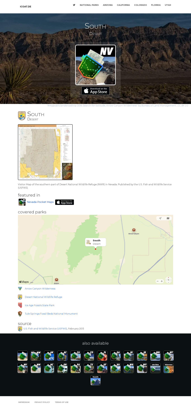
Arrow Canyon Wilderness (40, 288)
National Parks (89, 5)
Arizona (108, 5)
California (123, 5)
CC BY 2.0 (183, 105)
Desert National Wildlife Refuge (43, 297)
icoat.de (25, 6)
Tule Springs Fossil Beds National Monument (51, 313)
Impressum (24, 402)
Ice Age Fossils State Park (39, 305)
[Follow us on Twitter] (74, 5)
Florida (156, 5)
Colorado (140, 5)
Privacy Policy (42, 402)
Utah (168, 5)
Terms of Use (61, 402)
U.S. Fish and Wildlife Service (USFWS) (45, 328)
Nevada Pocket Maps (40, 202)
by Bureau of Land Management (112, 105)
